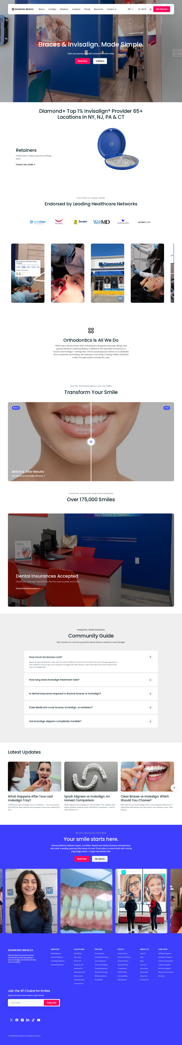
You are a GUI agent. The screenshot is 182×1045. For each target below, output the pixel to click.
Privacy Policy (123, 961)
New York (77, 957)
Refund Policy (123, 965)
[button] (142, 9)
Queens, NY (78, 968)
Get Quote (100, 859)
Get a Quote (99, 953)
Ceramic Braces (57, 957)
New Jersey (78, 976)
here (44, 667)
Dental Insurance (101, 968)
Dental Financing (101, 972)
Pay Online (99, 980)
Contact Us (144, 980)
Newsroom (144, 972)
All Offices (78, 953)
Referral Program (164, 968)
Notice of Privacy (124, 957)
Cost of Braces (100, 961)
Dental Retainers (57, 965)
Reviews (161, 976)
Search (142, 953)
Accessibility (123, 976)
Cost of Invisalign (101, 965)
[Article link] (34, 788)
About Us (143, 976)
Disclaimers (122, 980)
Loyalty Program (164, 965)
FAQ (141, 957)
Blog (141, 961)
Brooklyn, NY (78, 965)
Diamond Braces (20, 1036)
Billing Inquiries (100, 976)
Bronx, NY (77, 961)
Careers (143, 965)
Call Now (100, 61)
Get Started (161, 9)
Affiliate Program (164, 953)
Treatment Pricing (101, 957)
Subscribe (51, 1002)
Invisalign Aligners (58, 961)
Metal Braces (56, 953)
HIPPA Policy (122, 972)
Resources (144, 968)
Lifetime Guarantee (165, 961)
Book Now (82, 61)
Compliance (122, 968)
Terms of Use (122, 953)
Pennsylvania (79, 980)
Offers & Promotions (165, 972)
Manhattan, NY (79, 972)
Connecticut (79, 983)
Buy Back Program (165, 957)
